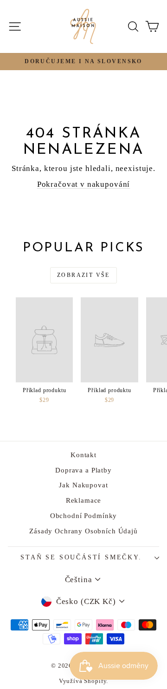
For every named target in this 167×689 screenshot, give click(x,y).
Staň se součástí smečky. (80, 557)
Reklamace (84, 500)
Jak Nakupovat (83, 485)
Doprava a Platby (83, 470)
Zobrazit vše (83, 275)
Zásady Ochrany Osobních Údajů (83, 531)
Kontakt (83, 455)
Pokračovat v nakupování (83, 184)
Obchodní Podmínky (83, 515)
